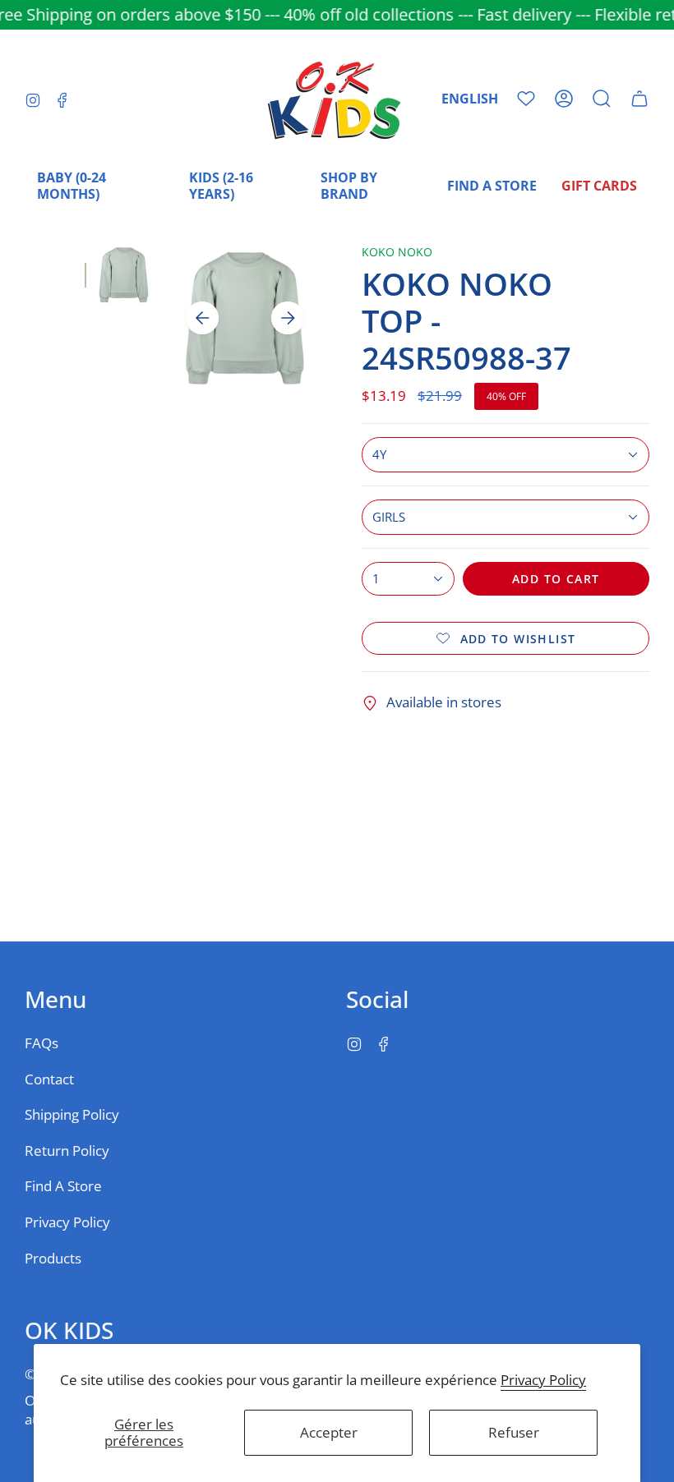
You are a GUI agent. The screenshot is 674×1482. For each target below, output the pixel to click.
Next (287, 317)
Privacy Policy (543, 1379)
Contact (49, 1079)
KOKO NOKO (397, 252)
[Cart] (639, 99)
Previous (202, 317)
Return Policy (67, 1150)
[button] (602, 99)
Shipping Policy (72, 1114)
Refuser (513, 1432)
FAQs (41, 1042)
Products (53, 1258)
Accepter (329, 1432)
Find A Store (63, 1185)
